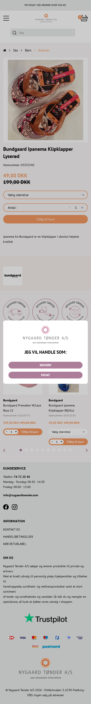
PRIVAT (45, 375)
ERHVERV (45, 365)
